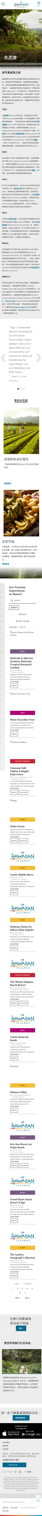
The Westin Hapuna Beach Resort (21, 983)
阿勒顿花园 (20, 134)
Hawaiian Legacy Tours (21, 307)
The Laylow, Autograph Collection (22, 1256)
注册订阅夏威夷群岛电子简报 (20, 1321)
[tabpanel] (21, 354)
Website (14, 686)
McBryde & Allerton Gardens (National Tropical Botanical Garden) (21, 663)
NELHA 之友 (10, 301)
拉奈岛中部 (17, 188)
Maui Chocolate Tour (22, 719)
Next (38, 358)
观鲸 (35, 140)
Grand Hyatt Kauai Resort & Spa (21, 1201)
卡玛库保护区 (34, 267)
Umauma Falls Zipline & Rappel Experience (19, 771)
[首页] (21, 5)
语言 (29, 1472)
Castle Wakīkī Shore (22, 874)
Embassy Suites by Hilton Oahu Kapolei (22, 928)
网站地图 (6, 1511)
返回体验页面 (20, 1418)
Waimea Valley (18, 1092)
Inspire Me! (13, 1465)
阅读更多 (7, 483)
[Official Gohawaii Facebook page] (16, 1472)
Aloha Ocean (17, 826)
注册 (20, 1328)
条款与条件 (14, 1508)
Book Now (23, 792)
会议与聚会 (6, 1442)
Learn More (14, 682)
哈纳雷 (6, 115)
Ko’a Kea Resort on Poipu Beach (21, 1146)
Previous (3, 358)
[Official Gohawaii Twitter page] (20, 1471)
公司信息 (5, 1449)
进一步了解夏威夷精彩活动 (19, 1413)
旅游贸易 (5, 1446)
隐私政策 (6, 1508)
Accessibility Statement (28, 1508)
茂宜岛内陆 (13, 219)
